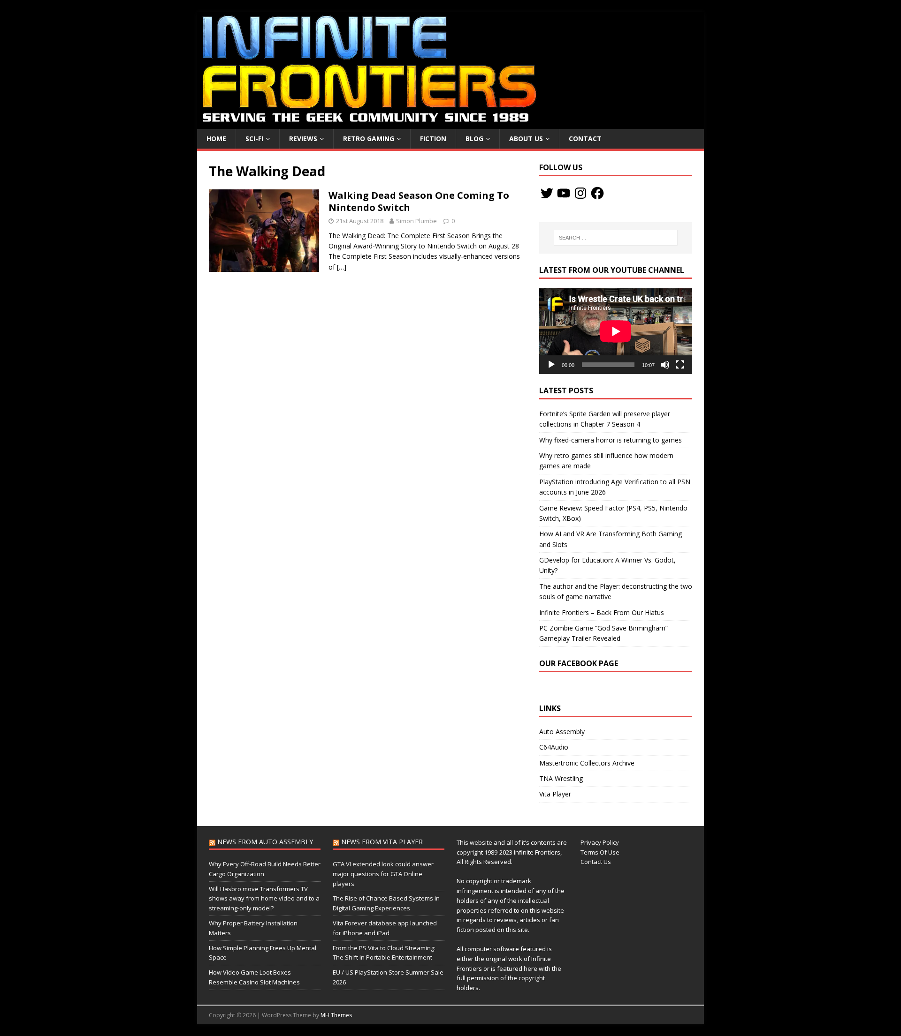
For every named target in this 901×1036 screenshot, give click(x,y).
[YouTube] (563, 193)
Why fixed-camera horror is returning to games (610, 439)
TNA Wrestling (561, 778)
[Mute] (665, 364)
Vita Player (555, 793)
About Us (526, 138)
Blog (474, 138)
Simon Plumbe (416, 221)
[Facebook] (597, 193)
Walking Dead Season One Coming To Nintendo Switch (418, 201)
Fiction (433, 138)
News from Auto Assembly (265, 841)
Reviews (303, 138)
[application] (615, 331)
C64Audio (553, 747)
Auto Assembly (562, 731)
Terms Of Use (599, 852)
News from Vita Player (382, 841)
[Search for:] (616, 238)
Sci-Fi (254, 138)
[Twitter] (546, 193)
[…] (341, 267)
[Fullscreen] (680, 364)
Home (216, 138)
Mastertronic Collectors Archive (586, 762)
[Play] (551, 364)
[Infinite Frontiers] (450, 123)
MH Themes (336, 1015)
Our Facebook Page (578, 663)
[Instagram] (580, 193)
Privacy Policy (599, 842)
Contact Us (595, 861)
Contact (585, 138)
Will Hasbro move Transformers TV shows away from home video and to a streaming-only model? (264, 899)
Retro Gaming (368, 138)
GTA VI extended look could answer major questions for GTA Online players (383, 874)
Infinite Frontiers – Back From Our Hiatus (601, 612)
